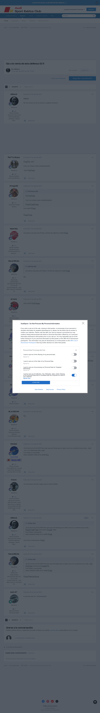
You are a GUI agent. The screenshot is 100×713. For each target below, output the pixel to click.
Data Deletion (39, 389)
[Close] (84, 324)
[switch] (74, 354)
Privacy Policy (61, 389)
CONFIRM (36, 382)
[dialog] (50, 356)
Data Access (50, 389)
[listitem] (50, 350)
